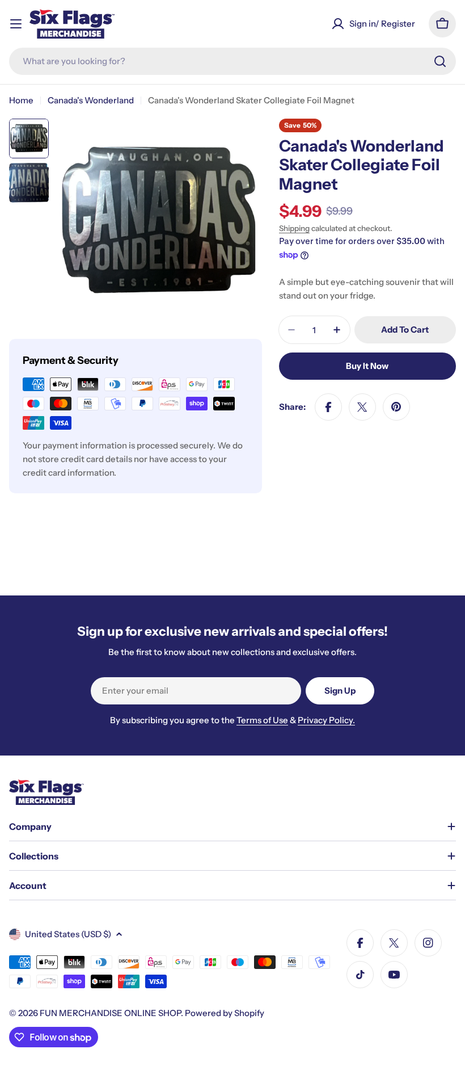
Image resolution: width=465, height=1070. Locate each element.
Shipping (294, 228)
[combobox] (232, 61)
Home (21, 100)
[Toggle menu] (16, 24)
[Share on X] (362, 407)
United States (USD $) (68, 934)
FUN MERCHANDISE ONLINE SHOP (110, 1013)
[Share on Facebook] (328, 407)
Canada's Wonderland (91, 100)
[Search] (440, 61)
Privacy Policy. (326, 720)
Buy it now (367, 365)
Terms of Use (262, 720)
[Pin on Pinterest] (396, 407)
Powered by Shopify (224, 1013)
